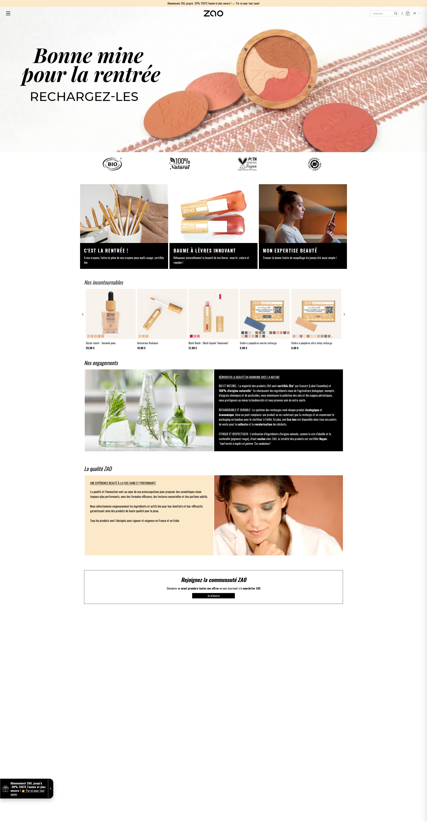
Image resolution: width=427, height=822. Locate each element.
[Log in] (402, 13)
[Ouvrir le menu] (8, 13)
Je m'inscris (213, 596)
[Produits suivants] (344, 314)
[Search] (395, 13)
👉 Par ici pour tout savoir (246, 3)
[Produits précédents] (82, 314)
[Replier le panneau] (50, 789)
